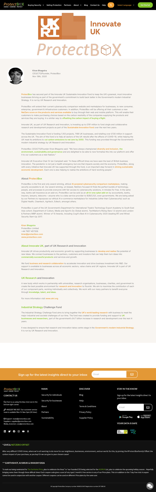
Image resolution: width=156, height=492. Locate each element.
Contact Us (95, 5)
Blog (86, 5)
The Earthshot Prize (35, 469)
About (76, 5)
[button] (111, 5)
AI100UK (102, 469)
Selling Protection (54, 5)
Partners (67, 5)
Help (104, 5)
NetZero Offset (20, 444)
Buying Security (34, 5)
